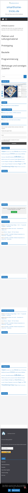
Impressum (3, 461)
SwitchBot (2, 382)
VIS (25, 164)
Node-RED (3, 161)
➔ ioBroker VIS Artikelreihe (6, 98)
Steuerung (22, 161)
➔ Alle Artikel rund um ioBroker (14, 119)
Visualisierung (5, 166)
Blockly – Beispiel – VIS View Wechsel (11, 232)
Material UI (20, 159)
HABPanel (23, 153)
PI (8, 161)
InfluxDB (8, 157)
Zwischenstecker (23, 166)
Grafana (19, 153)
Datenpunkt (8, 153)
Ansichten (8, 151)
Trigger (19, 163)
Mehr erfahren (15, 490)
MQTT (24, 159)
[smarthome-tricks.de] (3, 19)
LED (8, 159)
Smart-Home (18, 161)
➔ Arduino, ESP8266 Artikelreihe (14, 112)
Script (10, 161)
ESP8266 (12, 153)
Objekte (6, 161)
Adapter (3, 151)
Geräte (16, 153)
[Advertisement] (14, 187)
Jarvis (2, 159)
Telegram (6, 163)
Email (2, 135)
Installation (12, 157)
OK (9, 490)
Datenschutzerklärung (5, 464)
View (22, 382)
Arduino (13, 151)
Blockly (16, 151)
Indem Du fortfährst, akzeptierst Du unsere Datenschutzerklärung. (10, 140)
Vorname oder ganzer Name (6, 130)
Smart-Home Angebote (5, 469)
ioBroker (17, 157)
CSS (21, 151)
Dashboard (3, 153)
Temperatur (10, 163)
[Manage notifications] (25, 487)
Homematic (3, 157)
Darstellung (24, 151)
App (10, 151)
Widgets (16, 166)
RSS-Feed (3, 475)
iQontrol (22, 157)
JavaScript (6, 159)
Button (20, 151)
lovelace (16, 159)
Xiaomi (19, 166)
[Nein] (26, 488)
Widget (12, 166)
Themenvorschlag (4, 472)
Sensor (13, 161)
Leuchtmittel (12, 159)
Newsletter (3, 467)
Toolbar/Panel (15, 163)
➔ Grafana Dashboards (14, 105)
